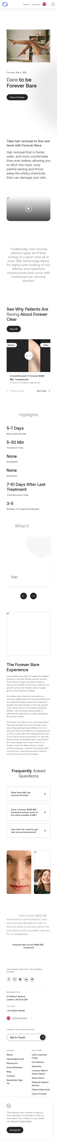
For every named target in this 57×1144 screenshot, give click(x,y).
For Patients (38, 1062)
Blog (9, 1071)
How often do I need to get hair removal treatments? (24, 830)
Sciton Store (38, 1078)
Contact (11, 1075)
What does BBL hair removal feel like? (21, 793)
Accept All (15, 1130)
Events (26, 4)
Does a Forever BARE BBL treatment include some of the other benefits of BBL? (24, 812)
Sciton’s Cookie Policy (21, 1121)
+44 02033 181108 (16, 1010)
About (10, 1054)
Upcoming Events (15, 1059)
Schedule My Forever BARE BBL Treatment (28, 946)
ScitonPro (36, 4)
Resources (12, 1063)
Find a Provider (17, 97)
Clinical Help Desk (41, 1089)
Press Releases (15, 1067)
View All (14, 329)
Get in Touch (17, 1037)
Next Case (41, 391)
